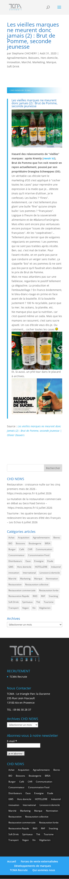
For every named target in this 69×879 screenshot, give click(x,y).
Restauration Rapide (18, 596)
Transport (13, 607)
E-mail (12, 741)
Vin (34, 607)
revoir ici (48, 158)
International (29, 572)
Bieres (56, 537)
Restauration (15, 584)
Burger (12, 549)
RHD (35, 596)
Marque (51, 62)
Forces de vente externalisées (39, 861)
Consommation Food (38, 555)
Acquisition (23, 537)
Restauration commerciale (22, 590)
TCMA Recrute (18, 676)
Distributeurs (15, 561)
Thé (38, 602)
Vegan (25, 607)
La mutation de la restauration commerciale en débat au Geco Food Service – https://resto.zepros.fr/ (34, 503)
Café (21, 549)
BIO (10, 543)
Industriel (56, 566)
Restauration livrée (49, 590)
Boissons (33, 58)
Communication (44, 549)
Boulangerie (35, 543)
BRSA (47, 543)
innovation (13, 62)
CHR (30, 549)
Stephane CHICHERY (24, 53)
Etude (50, 561)
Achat (11, 537)
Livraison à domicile (50, 572)
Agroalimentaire (17, 58)
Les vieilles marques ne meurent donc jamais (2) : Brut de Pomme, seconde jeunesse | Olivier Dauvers (34, 430)
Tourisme (49, 602)
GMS (10, 566)
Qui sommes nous (43, 870)
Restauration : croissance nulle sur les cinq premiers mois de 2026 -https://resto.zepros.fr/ (33, 489)
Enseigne (39, 561)
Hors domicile (49, 58)
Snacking (53, 596)
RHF (43, 596)
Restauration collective (36, 584)
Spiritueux (27, 602)
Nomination (52, 578)
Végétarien (44, 607)
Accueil (11, 861)
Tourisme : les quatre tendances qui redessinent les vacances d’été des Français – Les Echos (34, 518)
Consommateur (16, 555)
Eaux (28, 561)
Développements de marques (32, 866)
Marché (26, 62)
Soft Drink (13, 66)
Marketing (38, 62)
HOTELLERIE (41, 566)
